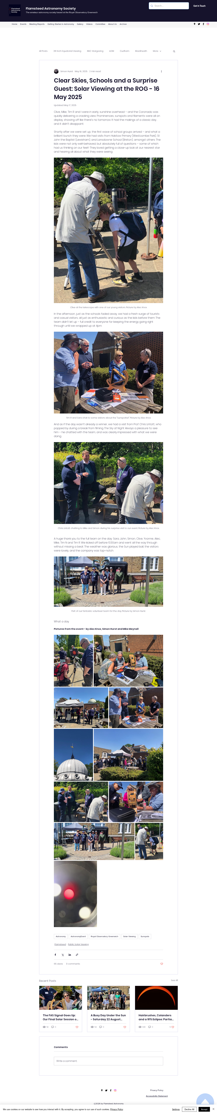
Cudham (124, 51)
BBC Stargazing (95, 51)
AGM (111, 51)
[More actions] (161, 71)
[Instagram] (207, 24)
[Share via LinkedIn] (69, 954)
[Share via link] (77, 954)
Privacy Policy (156, 1090)
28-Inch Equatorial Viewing (67, 51)
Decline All (189, 1109)
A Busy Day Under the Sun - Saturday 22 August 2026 (108, 1017)
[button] (100, 24)
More (155, 51)
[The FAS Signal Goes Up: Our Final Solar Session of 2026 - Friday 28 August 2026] (60, 998)
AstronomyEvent (78, 936)
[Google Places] (194, 24)
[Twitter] (199, 24)
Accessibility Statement (157, 1096)
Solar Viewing (129, 936)
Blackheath (141, 51)
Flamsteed (60, 944)
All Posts (43, 51)
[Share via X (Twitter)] (62, 954)
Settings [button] (176, 1109)
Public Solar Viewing (78, 944)
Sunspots (145, 936)
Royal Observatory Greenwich (104, 936)
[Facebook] (203, 24)
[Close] (213, 1109)
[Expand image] (73, 661)
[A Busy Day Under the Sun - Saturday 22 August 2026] (108, 998)
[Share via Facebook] (55, 954)
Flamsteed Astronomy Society (51, 8)
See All (174, 980)
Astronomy (61, 936)
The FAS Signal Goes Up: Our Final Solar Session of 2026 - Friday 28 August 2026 (60, 1017)
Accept (204, 1109)
